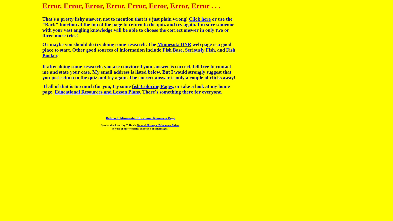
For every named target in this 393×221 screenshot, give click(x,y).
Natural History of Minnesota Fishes (158, 125)
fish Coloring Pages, (153, 86)
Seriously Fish (200, 50)
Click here (200, 19)
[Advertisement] (18, 77)
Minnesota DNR (174, 44)
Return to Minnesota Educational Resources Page (140, 118)
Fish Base (173, 50)
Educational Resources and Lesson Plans (97, 92)
